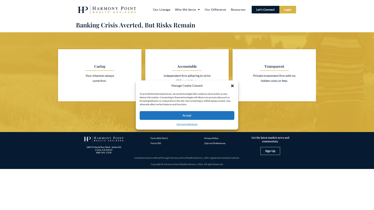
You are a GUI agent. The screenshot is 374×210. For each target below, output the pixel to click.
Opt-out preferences (187, 124)
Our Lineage (161, 9)
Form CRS (156, 143)
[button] (232, 86)
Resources (238, 9)
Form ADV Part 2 (159, 138)
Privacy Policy (211, 138)
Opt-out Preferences (214, 143)
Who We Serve (185, 9)
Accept (187, 115)
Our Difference (215, 9)
